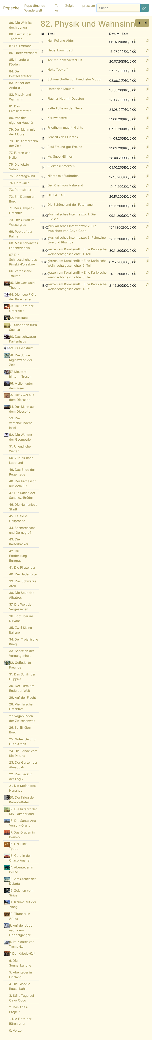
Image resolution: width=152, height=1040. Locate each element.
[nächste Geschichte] (145, 23)
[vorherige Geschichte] (138, 23)
